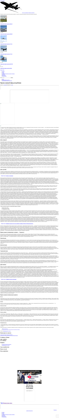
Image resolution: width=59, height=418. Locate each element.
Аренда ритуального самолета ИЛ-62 (6, 68)
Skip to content (2, 0)
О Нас (3, 72)
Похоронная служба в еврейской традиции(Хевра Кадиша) (9, 335)
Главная (3, 71)
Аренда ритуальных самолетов (6, 344)
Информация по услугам (5, 345)
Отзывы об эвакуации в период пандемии (8, 73)
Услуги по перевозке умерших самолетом (28, 12)
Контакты (3, 74)
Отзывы (3, 413)
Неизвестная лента (7, 403)
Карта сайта (4, 75)
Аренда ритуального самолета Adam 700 (6, 334)
